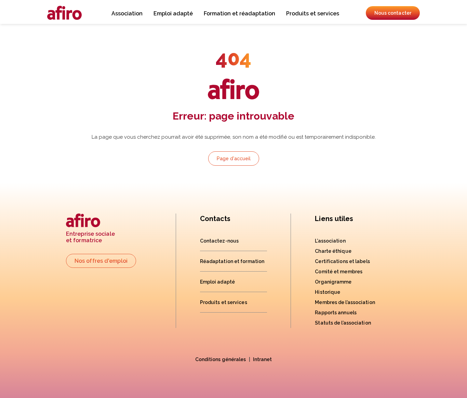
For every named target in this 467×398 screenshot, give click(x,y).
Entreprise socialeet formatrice (90, 237)
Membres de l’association (345, 302)
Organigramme (333, 282)
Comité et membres (338, 271)
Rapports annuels (336, 312)
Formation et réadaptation (239, 13)
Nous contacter (392, 13)
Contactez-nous (219, 241)
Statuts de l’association (343, 323)
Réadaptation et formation (232, 261)
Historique (327, 292)
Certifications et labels (342, 261)
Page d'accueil (234, 158)
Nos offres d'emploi (101, 261)
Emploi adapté (173, 13)
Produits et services (312, 13)
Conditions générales (220, 359)
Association (127, 13)
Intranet (262, 359)
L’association (330, 241)
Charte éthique (333, 251)
